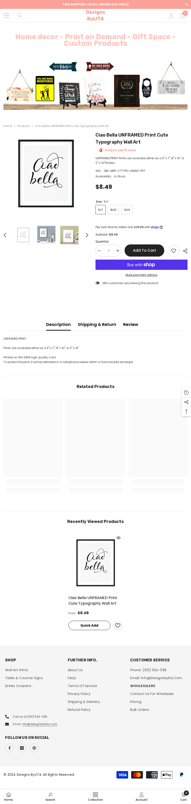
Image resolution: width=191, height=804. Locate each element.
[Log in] (171, 15)
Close (187, 4)
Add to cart (144, 250)
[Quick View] (118, 538)
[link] (33, 482)
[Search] (19, 15)
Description (58, 324)
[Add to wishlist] (173, 251)
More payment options (141, 275)
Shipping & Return (97, 324)
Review (130, 324)
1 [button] (93, 104)
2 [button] (98, 104)
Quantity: (102, 241)
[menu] (6, 15)
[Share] (183, 251)
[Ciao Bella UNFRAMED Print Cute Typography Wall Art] (95, 563)
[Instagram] (21, 748)
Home (7, 126)
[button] (4, 235)
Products (23, 126)
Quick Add (89, 625)
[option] (95, 85)
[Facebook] (9, 748)
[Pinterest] (34, 748)
